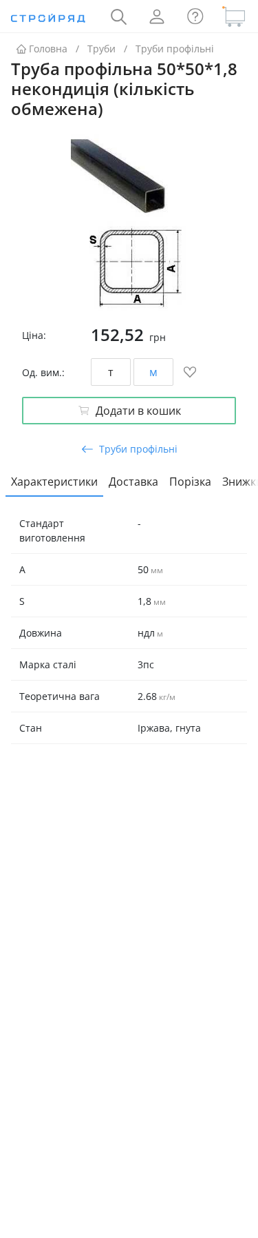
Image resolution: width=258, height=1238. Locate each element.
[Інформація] (195, 16)
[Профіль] (156, 16)
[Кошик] (233, 16)
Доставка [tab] (133, 481)
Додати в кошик (138, 410)
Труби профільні (175, 48)
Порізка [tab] (190, 481)
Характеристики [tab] (54, 481)
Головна (48, 48)
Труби (101, 48)
